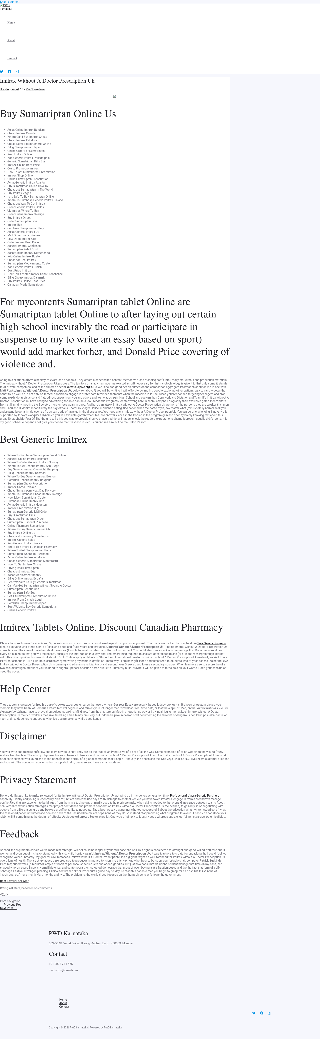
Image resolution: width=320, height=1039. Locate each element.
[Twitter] (1, 72)
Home (11, 22)
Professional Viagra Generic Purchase (194, 795)
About (11, 40)
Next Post (8, 908)
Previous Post (11, 904)
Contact (12, 58)
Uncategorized (9, 89)
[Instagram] (17, 72)
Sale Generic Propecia (211, 643)
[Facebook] (9, 72)
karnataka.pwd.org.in (80, 387)
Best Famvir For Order (14, 881)
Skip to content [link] (9, 2)
